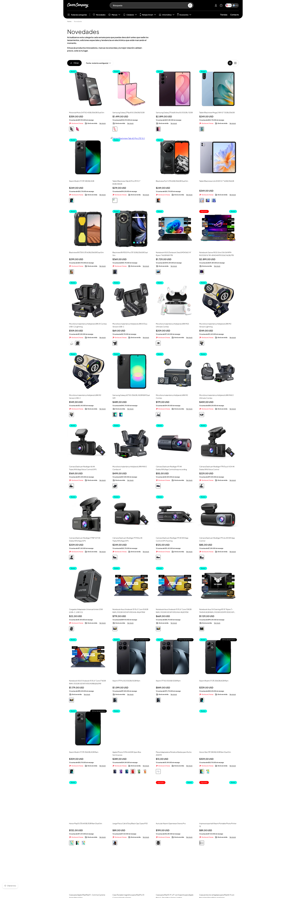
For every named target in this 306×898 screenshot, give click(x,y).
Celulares (130, 15)
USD (229, 5)
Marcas (114, 15)
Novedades (100, 15)
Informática (167, 15)
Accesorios (183, 15)
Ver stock (102, 123)
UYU (236, 5)
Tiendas (223, 14)
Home (69, 21)
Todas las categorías (79, 15)
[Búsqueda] (190, 5)
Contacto (234, 14)
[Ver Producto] (218, 157)
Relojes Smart (147, 15)
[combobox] (150, 5)
